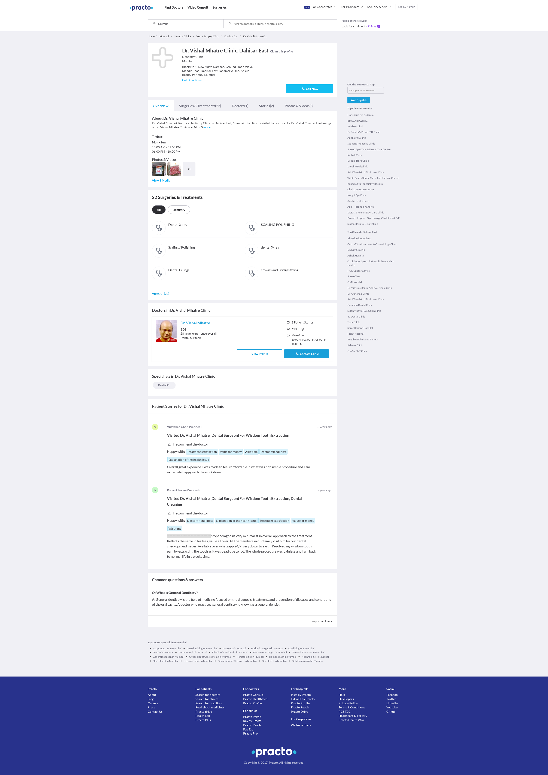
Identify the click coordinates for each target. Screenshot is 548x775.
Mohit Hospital (355, 333)
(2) (266, 106)
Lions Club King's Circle (360, 114)
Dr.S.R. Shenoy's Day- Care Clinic (365, 212)
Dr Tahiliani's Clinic (358, 160)
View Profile (259, 353)
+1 (189, 169)
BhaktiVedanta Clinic (359, 238)
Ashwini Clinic (355, 345)
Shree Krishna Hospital (360, 327)
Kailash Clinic (354, 155)
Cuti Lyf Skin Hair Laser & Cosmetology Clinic (372, 244)
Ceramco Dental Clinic (359, 305)
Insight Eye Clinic (356, 195)
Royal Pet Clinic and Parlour (362, 339)
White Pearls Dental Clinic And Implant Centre (373, 178)
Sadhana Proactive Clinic (361, 143)
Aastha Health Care (358, 201)
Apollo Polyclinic (356, 137)
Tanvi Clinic (353, 322)
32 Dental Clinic (356, 316)
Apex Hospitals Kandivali (361, 206)
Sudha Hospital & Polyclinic (362, 223)
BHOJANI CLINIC (357, 120)
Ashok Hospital (355, 255)
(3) (299, 106)
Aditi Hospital (355, 126)
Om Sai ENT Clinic (357, 351)
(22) (200, 106)
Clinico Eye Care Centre (360, 189)
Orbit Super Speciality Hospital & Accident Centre (370, 263)
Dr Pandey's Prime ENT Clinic (363, 132)
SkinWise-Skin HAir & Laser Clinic (365, 172)
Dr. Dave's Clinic (356, 249)
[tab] (161, 105)
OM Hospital (354, 282)
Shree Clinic (354, 276)
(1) (240, 106)
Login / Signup (406, 7)
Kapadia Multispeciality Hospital (365, 183)
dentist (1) (164, 385)
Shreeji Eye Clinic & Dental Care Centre (368, 149)
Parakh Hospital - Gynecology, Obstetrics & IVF (373, 218)
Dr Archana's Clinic (358, 293)
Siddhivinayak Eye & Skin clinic (364, 310)
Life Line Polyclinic (357, 166)
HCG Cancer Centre (358, 270)
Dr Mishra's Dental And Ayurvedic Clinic (369, 287)
